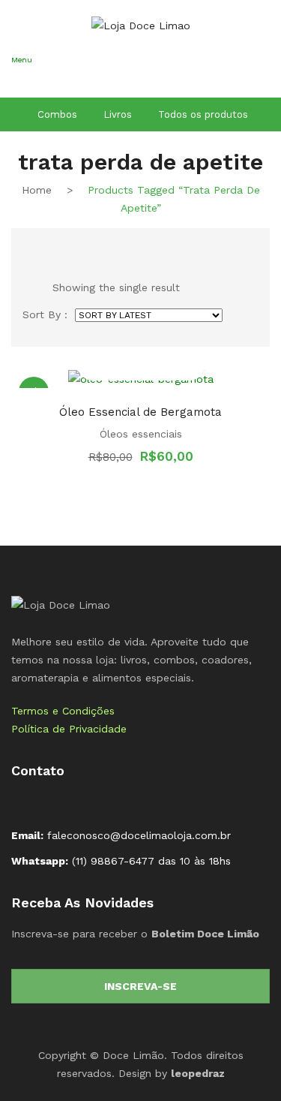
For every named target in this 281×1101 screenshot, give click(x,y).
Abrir (22, 79)
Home (37, 190)
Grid (28, 245)
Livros (117, 114)
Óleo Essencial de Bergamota (140, 412)
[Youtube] (71, 802)
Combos (57, 114)
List (53, 245)
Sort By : (44, 314)
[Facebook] (23, 802)
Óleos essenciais (141, 434)
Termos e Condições (63, 711)
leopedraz (198, 1073)
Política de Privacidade (69, 729)
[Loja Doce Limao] (60, 603)
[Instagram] (47, 802)
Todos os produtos (203, 114)
